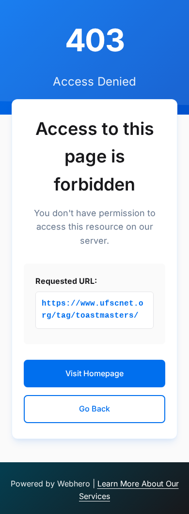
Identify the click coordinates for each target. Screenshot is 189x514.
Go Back (94, 408)
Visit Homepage (94, 373)
